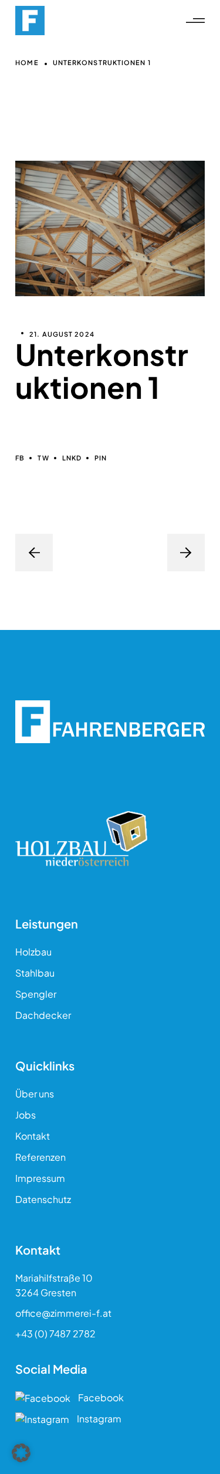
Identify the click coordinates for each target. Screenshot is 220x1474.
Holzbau (33, 952)
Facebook (100, 1397)
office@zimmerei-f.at (63, 1313)
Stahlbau (35, 973)
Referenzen (40, 1157)
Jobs (25, 1115)
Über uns (34, 1093)
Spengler (35, 994)
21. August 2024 (61, 334)
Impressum (40, 1178)
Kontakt (32, 1136)
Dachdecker (43, 1015)
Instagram (98, 1418)
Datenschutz (43, 1199)
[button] (21, 1453)
